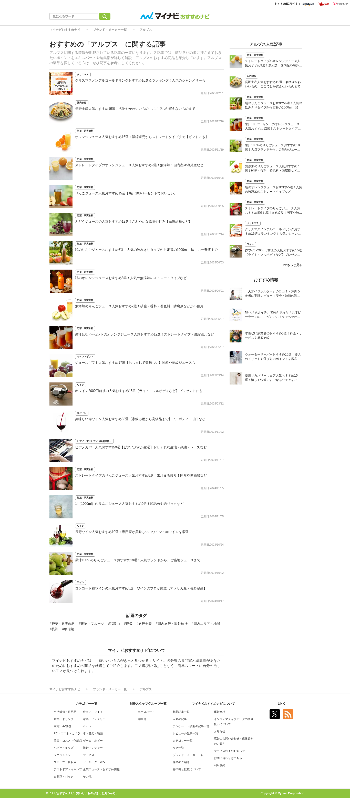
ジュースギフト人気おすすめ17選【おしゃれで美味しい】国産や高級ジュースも (135, 362)
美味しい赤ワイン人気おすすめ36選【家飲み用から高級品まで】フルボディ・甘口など (140, 419)
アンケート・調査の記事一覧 (191, 726)
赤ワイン (81, 413)
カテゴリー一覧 (182, 740)
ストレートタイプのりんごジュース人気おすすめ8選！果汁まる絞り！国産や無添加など (141, 475)
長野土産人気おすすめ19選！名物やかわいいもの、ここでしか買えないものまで (135, 109)
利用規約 (219, 765)
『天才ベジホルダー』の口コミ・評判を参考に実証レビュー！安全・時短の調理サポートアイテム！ (272, 294)
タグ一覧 (178, 747)
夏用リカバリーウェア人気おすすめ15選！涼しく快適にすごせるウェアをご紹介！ (272, 378)
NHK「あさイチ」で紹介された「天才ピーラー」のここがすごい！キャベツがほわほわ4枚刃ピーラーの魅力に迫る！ (273, 315)
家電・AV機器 (62, 726)
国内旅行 (81, 102)
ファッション (62, 754)
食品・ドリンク (64, 719)
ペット (87, 726)
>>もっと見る (292, 265)
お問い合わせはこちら (228, 758)
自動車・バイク (64, 776)
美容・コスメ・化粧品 (68, 740)
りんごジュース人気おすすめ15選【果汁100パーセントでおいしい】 (126, 193)
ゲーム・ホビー (93, 740)
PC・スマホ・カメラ (67, 733)
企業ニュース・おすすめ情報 (101, 769)
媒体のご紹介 (181, 762)
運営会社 (219, 711)
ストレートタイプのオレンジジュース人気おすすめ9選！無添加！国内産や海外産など (139, 165)
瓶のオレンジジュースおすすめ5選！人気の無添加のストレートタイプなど (131, 278)
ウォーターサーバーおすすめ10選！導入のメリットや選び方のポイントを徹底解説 (273, 357)
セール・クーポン (94, 762)
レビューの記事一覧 (185, 733)
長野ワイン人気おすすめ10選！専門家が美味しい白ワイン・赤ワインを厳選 (132, 532)
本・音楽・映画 (93, 733)
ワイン (80, 384)
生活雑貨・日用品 (65, 711)
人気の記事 (180, 719)
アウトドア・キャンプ (68, 769)
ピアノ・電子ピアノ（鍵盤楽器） (94, 441)
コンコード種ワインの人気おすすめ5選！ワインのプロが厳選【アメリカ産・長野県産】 (141, 588)
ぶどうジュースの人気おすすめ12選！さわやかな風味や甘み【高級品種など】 (133, 221)
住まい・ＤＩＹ (93, 711)
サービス (88, 754)
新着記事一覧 (181, 711)
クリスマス (83, 74)
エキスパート (146, 711)
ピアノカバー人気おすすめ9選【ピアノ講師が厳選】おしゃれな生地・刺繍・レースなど (141, 447)
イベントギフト (85, 356)
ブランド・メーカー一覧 (110, 30)
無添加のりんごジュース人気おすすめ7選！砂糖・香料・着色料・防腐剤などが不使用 (139, 306)
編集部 (142, 719)
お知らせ (219, 731)
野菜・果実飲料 (85, 131)
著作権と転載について (187, 769)
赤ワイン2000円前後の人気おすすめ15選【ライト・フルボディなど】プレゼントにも (138, 391)
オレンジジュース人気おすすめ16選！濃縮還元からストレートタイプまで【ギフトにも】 (142, 137)
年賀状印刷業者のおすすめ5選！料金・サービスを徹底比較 (273, 336)
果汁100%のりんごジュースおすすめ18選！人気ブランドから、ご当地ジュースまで (137, 560)
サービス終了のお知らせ (229, 750)
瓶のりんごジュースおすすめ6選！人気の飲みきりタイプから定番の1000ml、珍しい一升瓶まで (146, 250)
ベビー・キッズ (64, 747)
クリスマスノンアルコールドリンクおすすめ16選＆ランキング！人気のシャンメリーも (140, 80)
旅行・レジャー (93, 747)
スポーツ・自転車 (65, 762)
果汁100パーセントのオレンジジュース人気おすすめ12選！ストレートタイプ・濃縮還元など (144, 334)
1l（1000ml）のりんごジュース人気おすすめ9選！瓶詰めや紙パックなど (129, 504)
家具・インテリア (94, 719)
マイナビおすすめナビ (64, 30)
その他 (87, 776)
